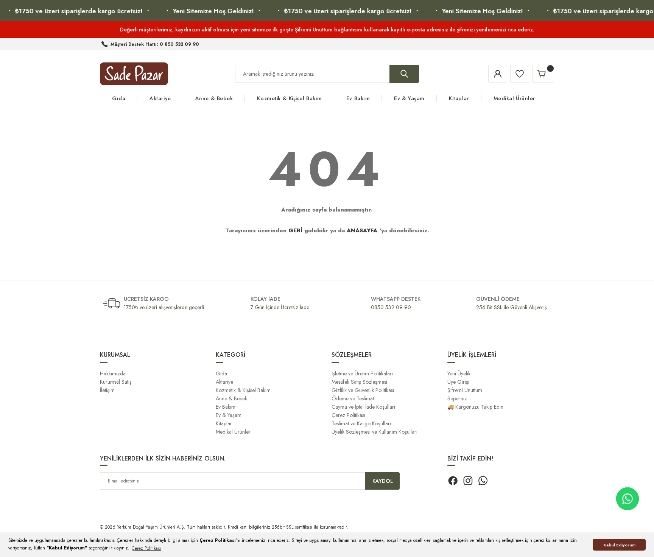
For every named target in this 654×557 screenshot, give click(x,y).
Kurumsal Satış (116, 382)
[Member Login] (497, 74)
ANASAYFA (362, 230)
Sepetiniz (457, 398)
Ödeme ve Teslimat (353, 398)
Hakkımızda (113, 373)
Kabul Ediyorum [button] (619, 545)
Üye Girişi (458, 382)
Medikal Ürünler (233, 432)
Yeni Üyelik (458, 373)
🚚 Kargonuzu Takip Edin (475, 407)
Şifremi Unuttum (314, 29)
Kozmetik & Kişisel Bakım (243, 390)
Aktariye (224, 382)
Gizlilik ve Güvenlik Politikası (363, 390)
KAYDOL (382, 481)
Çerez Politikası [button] (146, 548)
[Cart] (543, 74)
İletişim (107, 390)
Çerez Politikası (348, 415)
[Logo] (134, 73)
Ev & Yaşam (228, 415)
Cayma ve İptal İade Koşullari (363, 407)
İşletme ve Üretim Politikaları (362, 373)
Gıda (221, 373)
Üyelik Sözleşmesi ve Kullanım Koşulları (374, 432)
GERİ (295, 230)
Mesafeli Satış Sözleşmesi (359, 382)
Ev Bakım (225, 407)
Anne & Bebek (231, 398)
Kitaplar (224, 423)
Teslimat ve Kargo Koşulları (361, 423)
